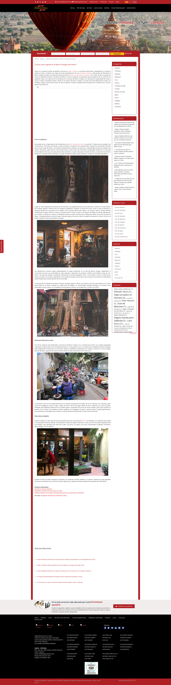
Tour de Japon (119, 231)
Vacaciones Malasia (108, 644)
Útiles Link (122, 618)
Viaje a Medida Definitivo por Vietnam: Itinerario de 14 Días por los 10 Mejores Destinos (64, 571)
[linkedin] (43, 2)
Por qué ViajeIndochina (79, 618)
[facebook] (35, 2)
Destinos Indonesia (126, 647)
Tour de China (119, 234)
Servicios (111, 2)
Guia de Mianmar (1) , (121, 305)
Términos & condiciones (95, 618)
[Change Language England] (134, 2)
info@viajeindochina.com (80, 2)
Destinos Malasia (107, 647)
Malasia (117, 104)
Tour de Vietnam (120, 207)
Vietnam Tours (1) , (123, 291)
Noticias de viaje (119, 92)
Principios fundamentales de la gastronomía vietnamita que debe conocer (59, 576)
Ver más (132, 333)
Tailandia (117, 74)
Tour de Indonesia (120, 228)
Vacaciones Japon (72, 653)
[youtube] (112, 628)
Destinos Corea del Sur (109, 656)
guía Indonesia (124, 649)
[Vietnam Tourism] (52, 626)
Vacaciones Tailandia (126, 635)
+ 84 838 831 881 (63, 2)
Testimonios (103, 2)
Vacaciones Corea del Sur (109, 653)
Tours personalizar (118, 8)
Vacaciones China (90, 653)
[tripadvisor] (91, 668)
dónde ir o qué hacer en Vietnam (79, 75)
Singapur (117, 101)
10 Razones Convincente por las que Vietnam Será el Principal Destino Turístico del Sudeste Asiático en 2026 (124, 181)
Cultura (116, 83)
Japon (116, 272)
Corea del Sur (119, 278)
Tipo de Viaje (81, 8)
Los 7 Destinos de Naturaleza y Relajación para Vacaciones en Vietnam (124, 165)
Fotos (114, 618)
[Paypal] (85, 626)
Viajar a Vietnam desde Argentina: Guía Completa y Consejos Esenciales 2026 (60, 565)
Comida (117, 89)
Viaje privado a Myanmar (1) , (123, 289)
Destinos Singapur (90, 647)
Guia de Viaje (98, 8)
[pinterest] (45, 2)
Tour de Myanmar (120, 219)
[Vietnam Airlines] (41, 626)
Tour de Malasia (119, 225)
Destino (89, 8)
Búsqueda (117, 54)
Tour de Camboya (120, 210)
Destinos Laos (106, 637)
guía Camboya (89, 640)
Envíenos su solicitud (125, 606)
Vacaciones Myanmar (73, 644)
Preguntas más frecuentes (62, 618)
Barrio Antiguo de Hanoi (76, 144)
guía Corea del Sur (107, 658)
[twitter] (38, 2)
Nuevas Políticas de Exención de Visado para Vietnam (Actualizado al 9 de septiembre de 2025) (66, 559)
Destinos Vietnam (72, 637)
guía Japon (70, 658)
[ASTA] (74, 626)
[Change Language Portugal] (130, 2)
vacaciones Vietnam (85, 73)
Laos (116, 80)
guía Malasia (106, 649)
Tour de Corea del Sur (121, 237)
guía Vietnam (71, 640)
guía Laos (105, 640)
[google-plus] (40, 2)
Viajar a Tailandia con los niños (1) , (124, 310)
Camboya (117, 71)
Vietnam (117, 68)
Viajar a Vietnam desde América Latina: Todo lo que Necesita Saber (124, 189)
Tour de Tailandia (120, 216)
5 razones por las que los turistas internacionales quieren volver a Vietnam (60, 582)
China (116, 98)
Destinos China (89, 656)
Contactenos (131, 8)
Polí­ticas (107, 618)
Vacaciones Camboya (91, 635)
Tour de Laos (118, 213)
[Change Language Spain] (126, 2)
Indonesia (117, 106)
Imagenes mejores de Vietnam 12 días (54, 495)
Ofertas (106, 8)
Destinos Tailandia (125, 637)
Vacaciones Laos (107, 635)
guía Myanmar (71, 649)
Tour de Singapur (120, 222)
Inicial (72, 8)
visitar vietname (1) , (120, 315)
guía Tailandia (124, 640)
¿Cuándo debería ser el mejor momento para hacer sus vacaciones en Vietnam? (59, 493)
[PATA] (63, 626)
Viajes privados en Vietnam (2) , (123, 296)
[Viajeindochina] (41, 8)
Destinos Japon (71, 656)
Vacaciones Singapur (91, 644)
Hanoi (84, 421)
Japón (116, 95)
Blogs (117, 2)
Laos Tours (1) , (123, 322)
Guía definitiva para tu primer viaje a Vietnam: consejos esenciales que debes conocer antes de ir (123, 172)
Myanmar (117, 77)
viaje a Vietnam (73, 71)
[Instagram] (123, 628)
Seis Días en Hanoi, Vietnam (43, 489)
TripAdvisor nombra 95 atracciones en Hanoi (48, 491)
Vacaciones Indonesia (126, 644)
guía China (88, 658)
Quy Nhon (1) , (126, 313)
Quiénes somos (94, 2)
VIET (134, 680)
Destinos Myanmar (72, 647)
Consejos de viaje (119, 86)
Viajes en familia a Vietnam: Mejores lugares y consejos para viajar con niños (124, 158)
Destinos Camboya (90, 637)
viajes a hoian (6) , (127, 326)
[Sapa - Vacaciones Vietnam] (85, 37)
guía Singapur (89, 649)
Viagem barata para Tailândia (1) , (124, 319)
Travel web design (123, 680)
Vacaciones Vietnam (73, 635)
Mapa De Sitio (38, 619)
